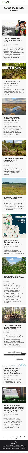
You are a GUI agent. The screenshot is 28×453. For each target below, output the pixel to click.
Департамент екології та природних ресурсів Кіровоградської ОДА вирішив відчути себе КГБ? (13, 371)
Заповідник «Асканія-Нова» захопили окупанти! (13, 197)
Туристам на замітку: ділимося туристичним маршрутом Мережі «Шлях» (13, 242)
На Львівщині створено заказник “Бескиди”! (12, 82)
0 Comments (6, 45)
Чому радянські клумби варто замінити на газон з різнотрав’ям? (14, 160)
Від (10, 44)
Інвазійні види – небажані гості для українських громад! (14, 276)
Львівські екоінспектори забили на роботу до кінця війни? (13, 40)
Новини (5, 44)
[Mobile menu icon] (24, 2)
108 (16, 438)
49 (20, 437)
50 (24, 437)
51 (8, 438)
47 (13, 437)
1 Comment (21, 201)
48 (17, 437)
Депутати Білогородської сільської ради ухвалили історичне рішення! (12, 327)
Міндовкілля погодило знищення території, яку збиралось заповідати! (12, 118)
